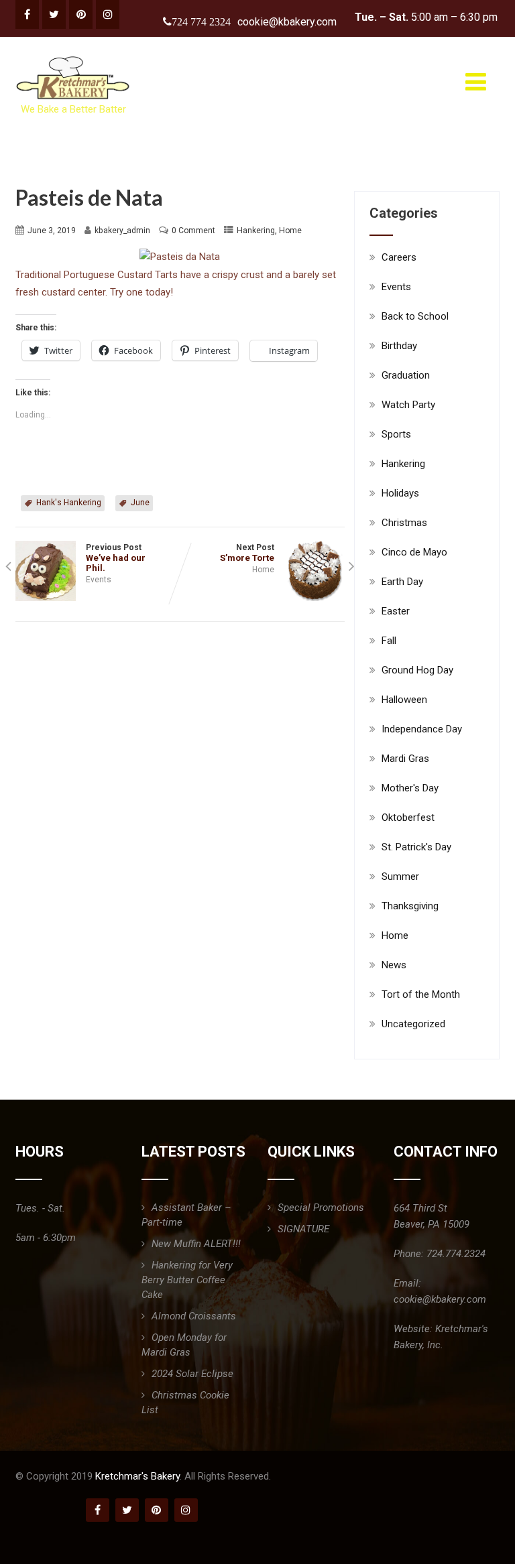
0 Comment (193, 230)
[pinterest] (81, 14)
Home (290, 230)
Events (98, 579)
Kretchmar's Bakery (137, 1476)
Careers (399, 257)
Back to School (415, 316)
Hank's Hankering (68, 502)
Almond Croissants (194, 1316)
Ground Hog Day (417, 670)
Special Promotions (321, 1207)
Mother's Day (410, 788)
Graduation (406, 375)
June (140, 502)
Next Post (247, 553)
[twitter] (54, 14)
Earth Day (402, 582)
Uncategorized (413, 1024)
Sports (396, 434)
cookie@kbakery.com (287, 21)
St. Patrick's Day (416, 847)
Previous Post (116, 558)
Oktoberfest (408, 817)
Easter (396, 611)
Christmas (404, 523)
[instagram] (107, 14)
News (394, 965)
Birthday (399, 346)
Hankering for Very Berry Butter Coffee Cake (187, 1280)
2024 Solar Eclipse (192, 1374)
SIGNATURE (303, 1229)
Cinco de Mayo (414, 552)
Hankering (256, 230)
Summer (400, 876)
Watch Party (408, 405)
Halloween (404, 700)
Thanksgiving (410, 906)
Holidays (400, 493)
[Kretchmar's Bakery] (74, 56)
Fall (389, 641)
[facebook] (27, 14)
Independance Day (422, 729)
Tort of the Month (421, 994)
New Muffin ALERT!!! (196, 1244)
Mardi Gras (405, 759)
